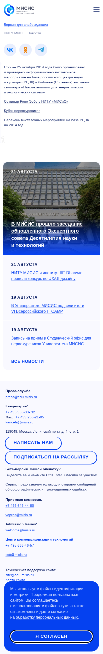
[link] (10, 50)
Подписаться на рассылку (51, 456)
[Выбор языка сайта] (73, 8)
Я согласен (52, 636)
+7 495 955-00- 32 (20, 412)
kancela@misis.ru (20, 422)
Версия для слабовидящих (26, 25)
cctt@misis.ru (16, 555)
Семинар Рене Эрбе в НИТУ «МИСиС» (36, 101)
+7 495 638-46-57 (20, 545)
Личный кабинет (85, 9)
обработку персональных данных (47, 617)
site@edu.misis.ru (20, 575)
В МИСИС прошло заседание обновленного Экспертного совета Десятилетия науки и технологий (46, 234)
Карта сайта (15, 580)
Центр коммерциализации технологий (39, 539)
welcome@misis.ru (20, 530)
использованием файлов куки (40, 606)
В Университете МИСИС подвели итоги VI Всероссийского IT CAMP (47, 308)
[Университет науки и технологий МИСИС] (19, 9)
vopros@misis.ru (19, 515)
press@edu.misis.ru (21, 397)
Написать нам (33, 442)
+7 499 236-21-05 (30, 417)
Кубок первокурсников (22, 111)
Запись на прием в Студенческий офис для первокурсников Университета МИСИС (51, 341)
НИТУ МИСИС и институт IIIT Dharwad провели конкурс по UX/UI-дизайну (46, 276)
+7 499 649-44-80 (20, 506)
